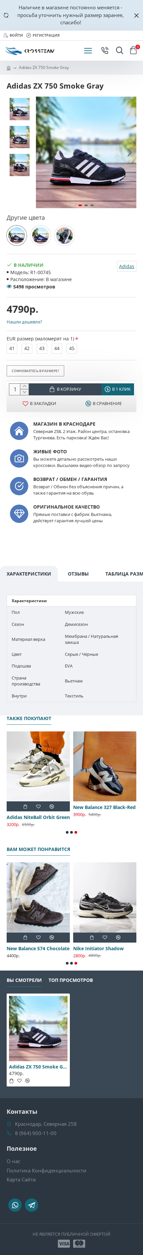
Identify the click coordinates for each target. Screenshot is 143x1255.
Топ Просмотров (71, 980)
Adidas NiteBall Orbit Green (38, 817)
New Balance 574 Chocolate (38, 949)
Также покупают (29, 718)
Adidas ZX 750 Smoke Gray (38, 1067)
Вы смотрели (24, 980)
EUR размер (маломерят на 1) (40, 338)
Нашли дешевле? (24, 321)
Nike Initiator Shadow (98, 949)
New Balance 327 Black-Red (104, 807)
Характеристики (29, 574)
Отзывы (78, 574)
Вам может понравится (38, 849)
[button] (42, 152)
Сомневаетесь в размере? (35, 370)
